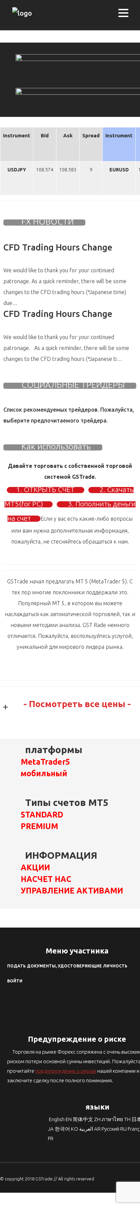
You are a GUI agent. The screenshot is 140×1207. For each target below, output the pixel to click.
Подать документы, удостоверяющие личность (67, 966)
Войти (14, 981)
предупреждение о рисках (65, 1071)
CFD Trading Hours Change (57, 247)
